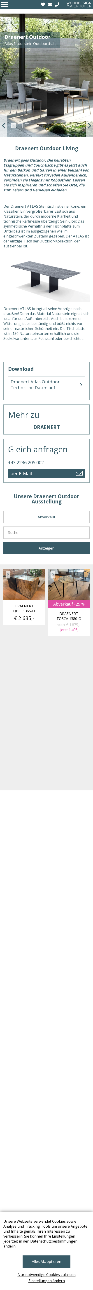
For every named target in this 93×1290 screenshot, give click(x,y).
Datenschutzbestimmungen (53, 1241)
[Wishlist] (43, 4)
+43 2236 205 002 (26, 462)
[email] (50, 4)
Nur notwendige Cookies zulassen (47, 1274)
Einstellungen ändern (46, 1280)
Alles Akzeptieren (46, 1261)
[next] (89, 125)
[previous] (3, 125)
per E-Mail (21, 473)
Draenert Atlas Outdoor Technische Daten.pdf (35, 384)
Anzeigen (46, 548)
